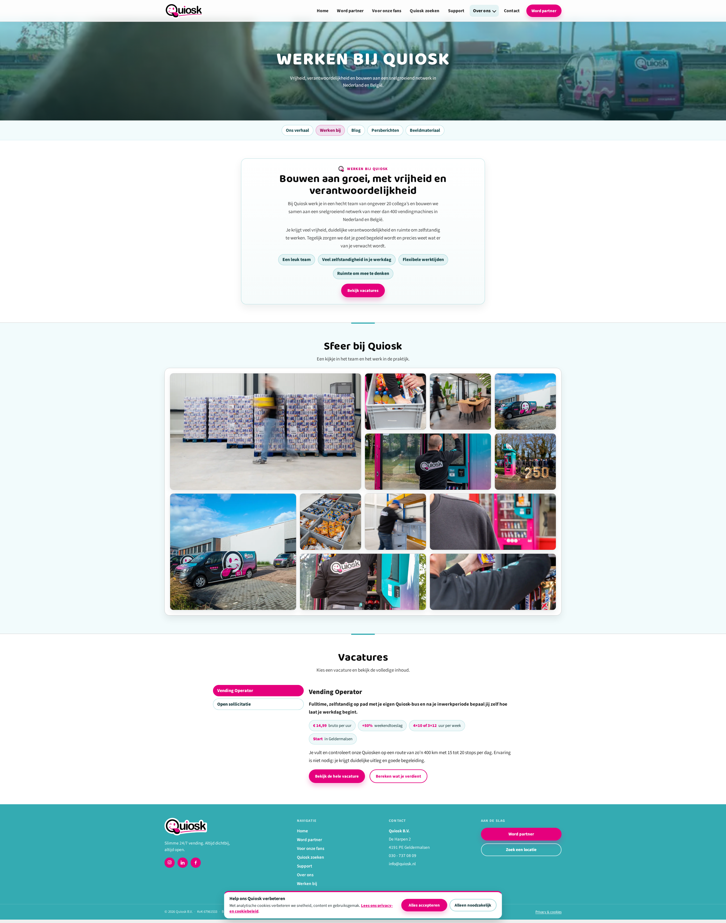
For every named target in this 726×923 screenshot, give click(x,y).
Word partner (350, 11)
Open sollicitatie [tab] (234, 704)
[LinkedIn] (183, 863)
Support (456, 11)
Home (323, 11)
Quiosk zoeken (424, 11)
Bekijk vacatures (363, 291)
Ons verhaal (297, 130)
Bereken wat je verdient (398, 776)
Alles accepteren (424, 905)
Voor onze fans (386, 11)
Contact (512, 11)
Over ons (482, 11)
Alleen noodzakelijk (473, 905)
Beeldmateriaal (425, 130)
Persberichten (385, 130)
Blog (356, 130)
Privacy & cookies (548, 911)
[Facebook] (196, 863)
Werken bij (330, 130)
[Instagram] (169, 863)
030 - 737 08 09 (402, 855)
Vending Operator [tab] (235, 691)
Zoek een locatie (521, 850)
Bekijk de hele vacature (337, 776)
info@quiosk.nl (402, 864)
